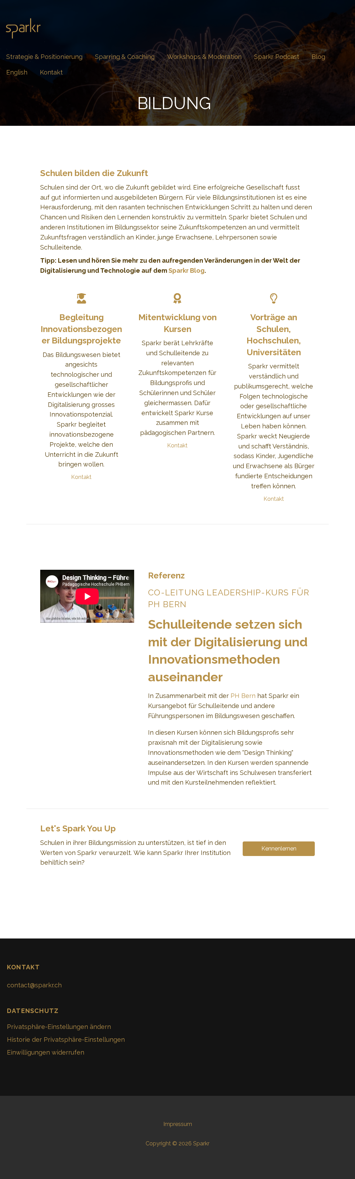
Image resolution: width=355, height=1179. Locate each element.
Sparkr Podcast (276, 56)
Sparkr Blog (186, 270)
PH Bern (243, 695)
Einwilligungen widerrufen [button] (45, 1052)
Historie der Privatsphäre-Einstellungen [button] (66, 1039)
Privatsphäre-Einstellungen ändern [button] (59, 1026)
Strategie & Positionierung (44, 56)
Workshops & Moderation (204, 56)
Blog (318, 56)
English (16, 72)
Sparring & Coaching (125, 56)
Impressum (177, 1124)
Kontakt (51, 72)
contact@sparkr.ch (34, 985)
